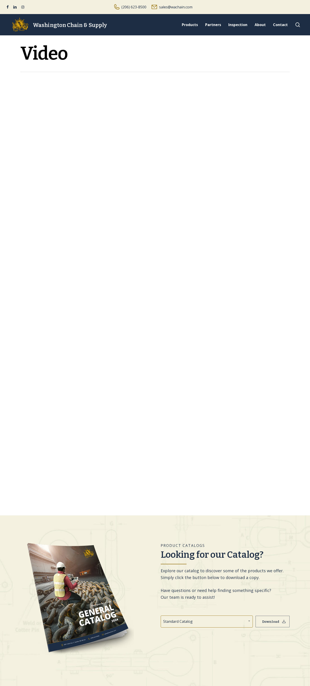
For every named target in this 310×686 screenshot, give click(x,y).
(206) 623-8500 (133, 7)
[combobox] (207, 622)
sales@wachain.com (175, 7)
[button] (273, 621)
